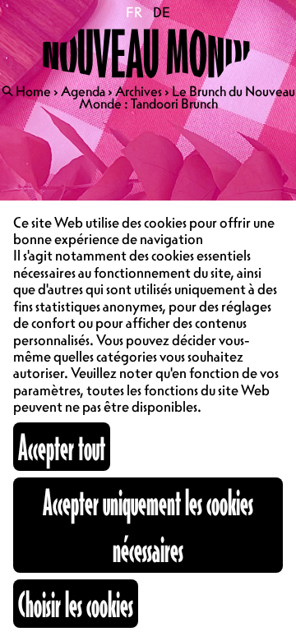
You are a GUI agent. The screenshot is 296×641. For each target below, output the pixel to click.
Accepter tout (61, 447)
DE (161, 12)
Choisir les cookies (75, 603)
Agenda (83, 91)
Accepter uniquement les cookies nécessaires (148, 525)
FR (134, 12)
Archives (138, 91)
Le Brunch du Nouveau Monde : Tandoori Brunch (186, 97)
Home (33, 91)
